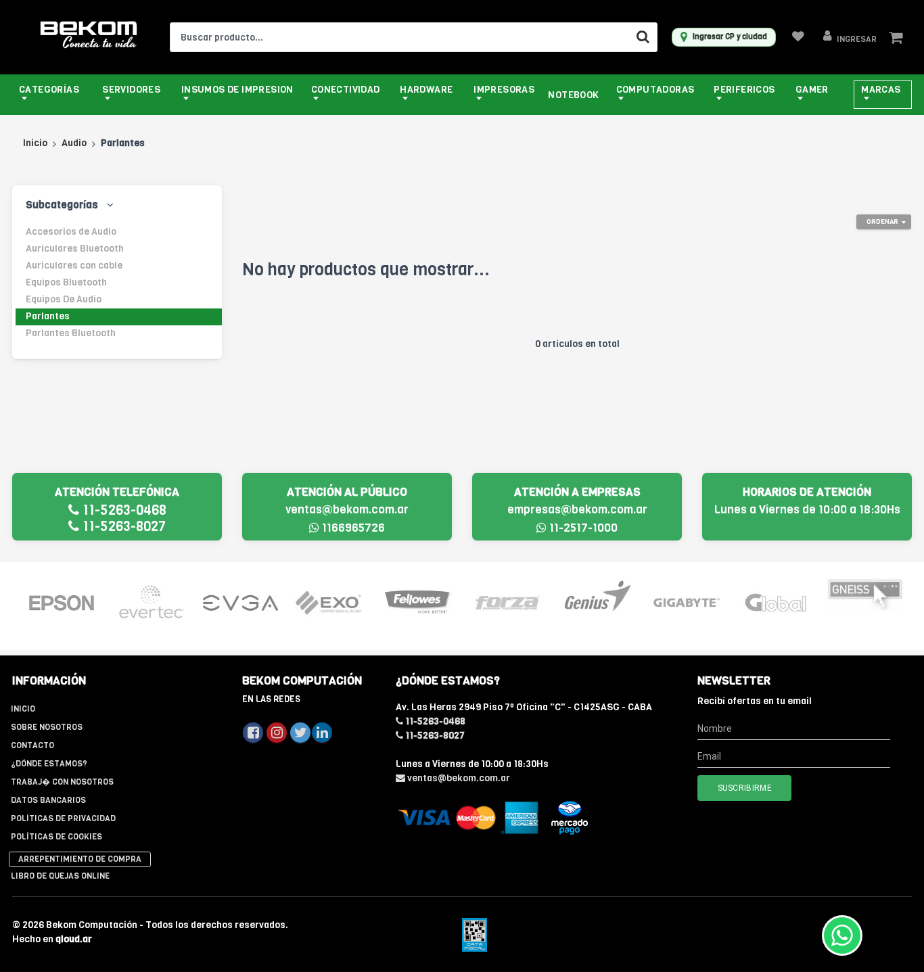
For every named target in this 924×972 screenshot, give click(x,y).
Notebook (573, 95)
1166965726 (352, 528)
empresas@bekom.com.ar (577, 509)
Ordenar (882, 221)
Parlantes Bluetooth (71, 333)
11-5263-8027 (122, 526)
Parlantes (48, 316)
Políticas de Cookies (56, 836)
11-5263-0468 (122, 510)
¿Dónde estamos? (49, 763)
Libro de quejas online (60, 876)
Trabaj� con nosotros (62, 782)
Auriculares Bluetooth (75, 248)
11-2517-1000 (582, 528)
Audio (74, 143)
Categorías (49, 89)
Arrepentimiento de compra (79, 859)
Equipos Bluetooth (66, 282)
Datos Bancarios (48, 800)
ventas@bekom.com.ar (347, 509)
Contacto (32, 745)
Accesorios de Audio (71, 231)
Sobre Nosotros (47, 727)
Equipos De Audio (63, 299)
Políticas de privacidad (63, 818)
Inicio (35, 143)
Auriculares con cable (74, 265)
